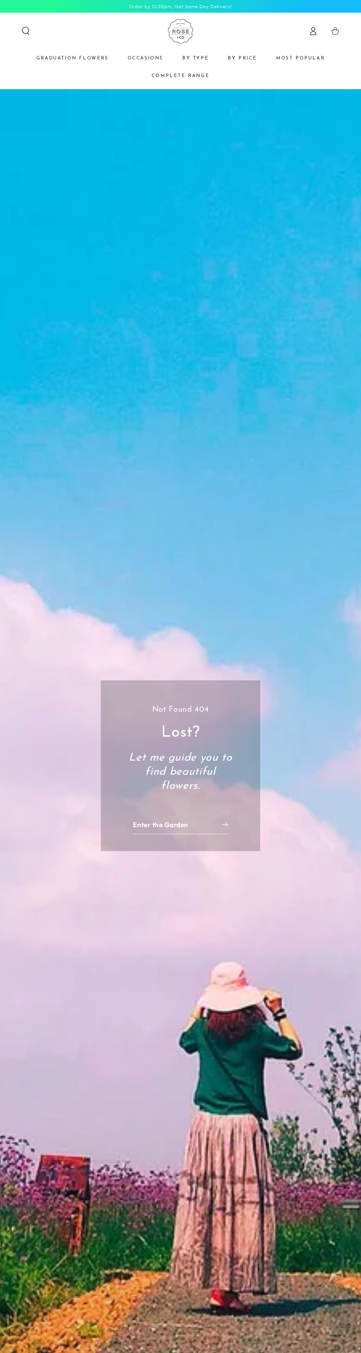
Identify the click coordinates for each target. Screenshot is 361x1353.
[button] (26, 31)
